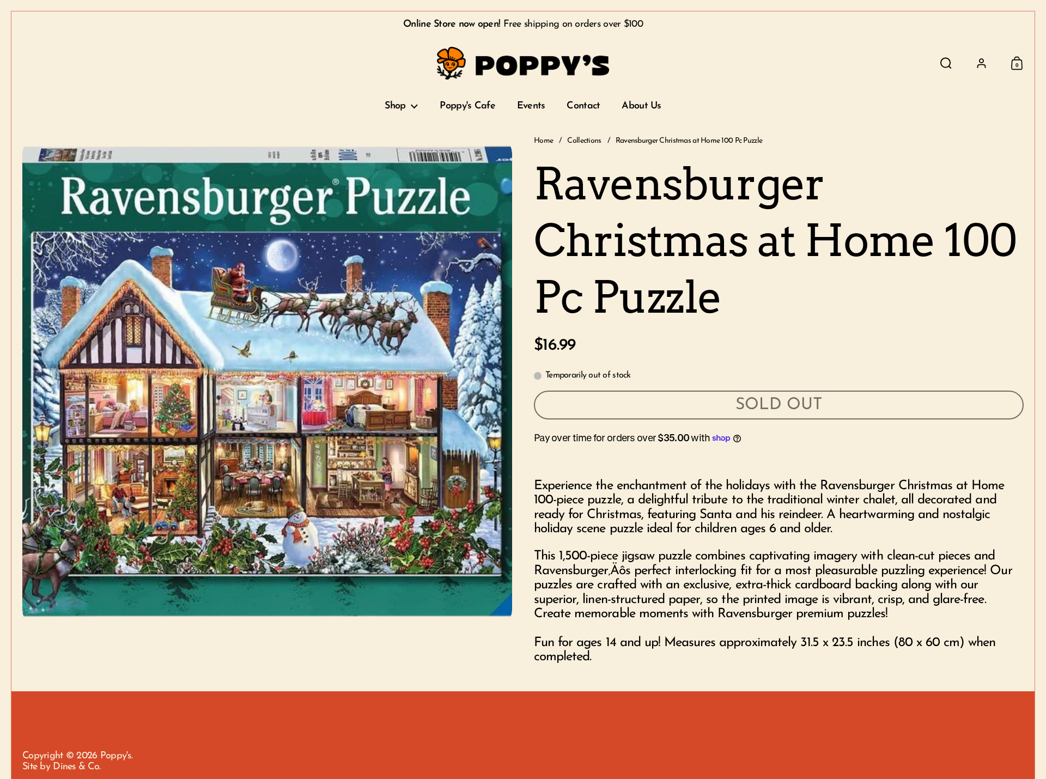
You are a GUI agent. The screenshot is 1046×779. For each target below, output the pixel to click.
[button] (946, 63)
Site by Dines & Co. (61, 767)
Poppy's (115, 756)
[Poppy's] (523, 63)
